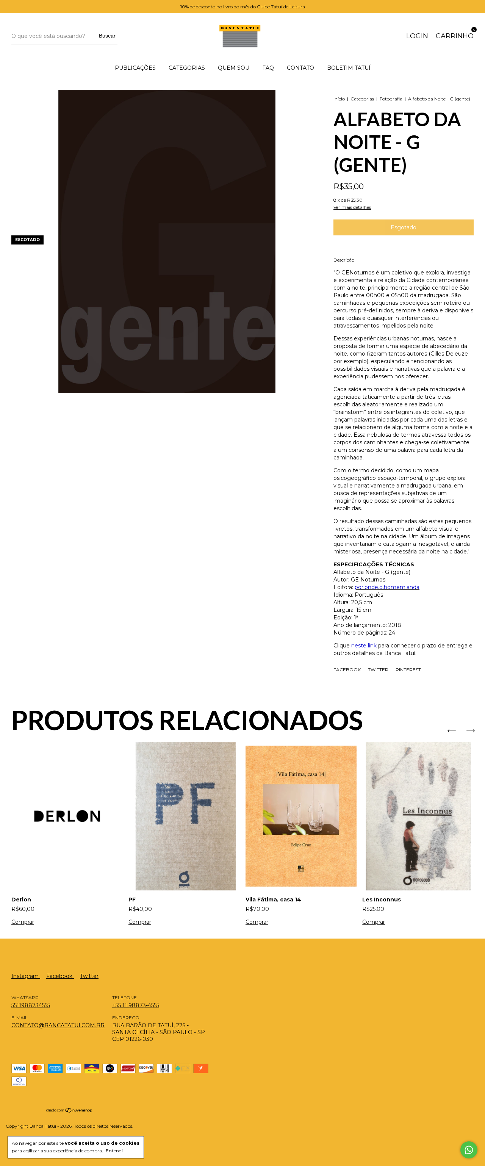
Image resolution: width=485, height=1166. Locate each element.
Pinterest (408, 669)
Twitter (378, 669)
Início (339, 99)
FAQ (268, 67)
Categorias (187, 67)
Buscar (107, 36)
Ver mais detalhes (352, 207)
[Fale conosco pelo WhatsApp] (468, 1149)
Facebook (347, 669)
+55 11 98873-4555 (135, 1005)
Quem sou (233, 67)
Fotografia (391, 99)
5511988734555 (30, 1005)
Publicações (135, 67)
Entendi (114, 1150)
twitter (89, 976)
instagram (25, 976)
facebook (60, 976)
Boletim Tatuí (349, 67)
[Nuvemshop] (69, 1111)
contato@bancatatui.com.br (58, 1025)
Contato (300, 67)
